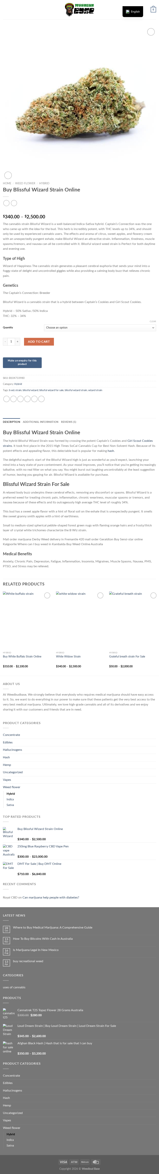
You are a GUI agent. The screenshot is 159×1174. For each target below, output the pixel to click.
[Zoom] (8, 175)
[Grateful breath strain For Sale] (133, 620)
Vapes (7, 779)
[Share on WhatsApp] (6, 399)
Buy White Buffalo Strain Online (22, 656)
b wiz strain (15, 390)
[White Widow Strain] (80, 620)
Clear (153, 321)
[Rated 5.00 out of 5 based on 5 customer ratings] (79, 210)
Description (11, 422)
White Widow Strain (68, 656)
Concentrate (11, 734)
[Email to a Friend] (27, 399)
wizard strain (95, 390)
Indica (10, 799)
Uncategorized (13, 772)
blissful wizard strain (76, 390)
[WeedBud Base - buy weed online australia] (79, 9)
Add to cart (39, 341)
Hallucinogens (12, 749)
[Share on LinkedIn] (41, 399)
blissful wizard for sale (51, 390)
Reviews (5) (68, 422)
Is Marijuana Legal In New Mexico (36, 950)
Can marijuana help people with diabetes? (50, 897)
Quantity (8, 327)
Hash (6, 757)
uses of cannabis (14, 987)
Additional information (41, 422)
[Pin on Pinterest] (34, 399)
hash (111, 450)
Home (7, 183)
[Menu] (5, 9)
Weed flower (25, 183)
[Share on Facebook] (13, 399)
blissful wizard (30, 390)
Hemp (7, 764)
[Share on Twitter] (20, 399)
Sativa (10, 805)
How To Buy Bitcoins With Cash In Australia (43, 938)
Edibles (8, 742)
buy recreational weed (28, 961)
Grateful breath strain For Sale (127, 656)
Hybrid (44, 183)
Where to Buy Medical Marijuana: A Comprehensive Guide (52, 927)
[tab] (11, 422)
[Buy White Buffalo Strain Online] (27, 620)
